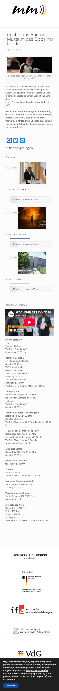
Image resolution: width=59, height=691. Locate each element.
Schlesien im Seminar (16, 189)
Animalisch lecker (13, 279)
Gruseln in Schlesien (15, 234)
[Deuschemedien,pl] (29, 10)
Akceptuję (10, 685)
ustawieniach (10, 679)
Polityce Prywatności (37, 670)
